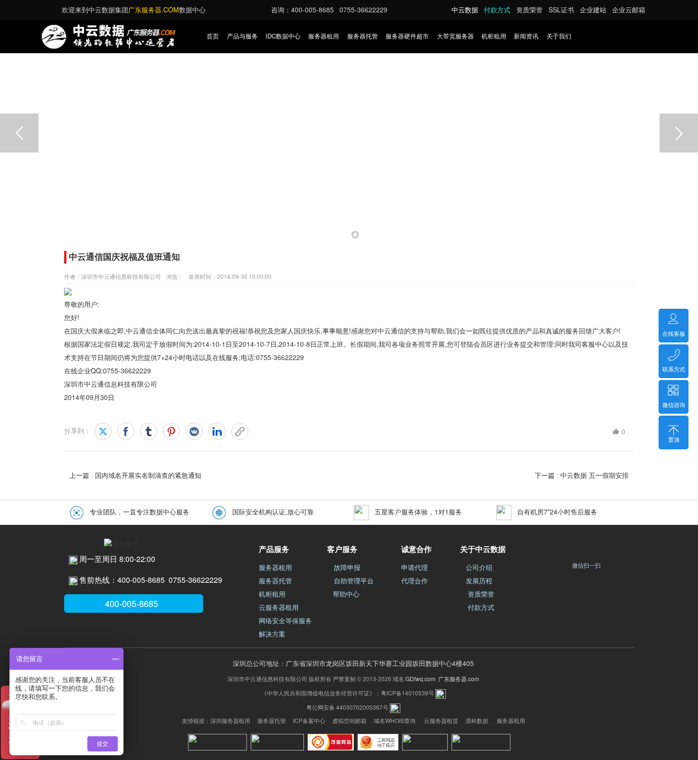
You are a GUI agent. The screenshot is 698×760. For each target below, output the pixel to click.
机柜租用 (493, 35)
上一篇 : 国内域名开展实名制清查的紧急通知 (135, 475)
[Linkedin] (217, 431)
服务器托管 (362, 35)
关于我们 (559, 35)
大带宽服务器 (455, 35)
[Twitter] (103, 431)
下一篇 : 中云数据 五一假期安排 (582, 475)
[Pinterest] (171, 431)
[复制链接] (239, 431)
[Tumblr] (148, 431)
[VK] (194, 431)
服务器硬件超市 (407, 35)
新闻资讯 (526, 35)
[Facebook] (125, 431)
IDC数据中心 (283, 35)
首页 (213, 35)
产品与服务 (242, 35)
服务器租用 (323, 35)
